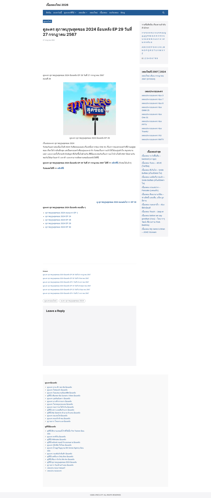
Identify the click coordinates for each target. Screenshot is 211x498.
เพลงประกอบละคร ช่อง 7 (152, 99)
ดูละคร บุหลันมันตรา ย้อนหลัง (58, 398)
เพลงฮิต (82, 12)
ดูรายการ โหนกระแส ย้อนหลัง (58, 421)
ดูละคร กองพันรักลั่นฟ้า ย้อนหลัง (59, 454)
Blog (123, 12)
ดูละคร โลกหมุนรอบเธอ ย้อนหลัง (60, 404)
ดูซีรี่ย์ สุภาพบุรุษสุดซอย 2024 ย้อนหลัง (62, 462)
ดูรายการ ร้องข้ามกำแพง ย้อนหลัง (60, 465)
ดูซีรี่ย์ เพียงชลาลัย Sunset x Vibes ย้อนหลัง (63, 396)
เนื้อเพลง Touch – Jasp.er (153, 212)
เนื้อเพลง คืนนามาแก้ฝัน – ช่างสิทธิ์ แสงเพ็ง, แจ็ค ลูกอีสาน (153, 197)
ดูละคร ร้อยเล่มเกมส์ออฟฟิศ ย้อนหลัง (61, 393)
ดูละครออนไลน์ (50, 301)
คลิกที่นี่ (115, 163)
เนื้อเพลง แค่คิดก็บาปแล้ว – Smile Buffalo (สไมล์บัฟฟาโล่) (153, 180)
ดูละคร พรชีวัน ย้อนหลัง (56, 437)
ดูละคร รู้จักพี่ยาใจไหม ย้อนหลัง (59, 445)
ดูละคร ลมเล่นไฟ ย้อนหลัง (57, 416)
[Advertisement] (89, 58)
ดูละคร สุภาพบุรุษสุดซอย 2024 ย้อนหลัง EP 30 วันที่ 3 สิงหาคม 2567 (66, 278)
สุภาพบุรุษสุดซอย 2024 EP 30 (58, 227)
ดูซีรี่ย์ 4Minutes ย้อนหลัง (56, 439)
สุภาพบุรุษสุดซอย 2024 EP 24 (58, 216)
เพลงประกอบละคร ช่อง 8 (152, 103)
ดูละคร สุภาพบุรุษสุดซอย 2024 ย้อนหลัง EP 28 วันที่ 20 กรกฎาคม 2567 (67, 274)
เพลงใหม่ (94, 12)
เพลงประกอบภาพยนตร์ (56, 468)
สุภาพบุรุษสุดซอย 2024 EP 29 (58, 223)
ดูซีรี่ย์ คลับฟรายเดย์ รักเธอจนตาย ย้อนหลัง (63, 442)
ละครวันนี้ (57, 12)
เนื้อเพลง (103, 12)
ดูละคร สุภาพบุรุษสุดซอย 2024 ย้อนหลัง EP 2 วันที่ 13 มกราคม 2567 (66, 282)
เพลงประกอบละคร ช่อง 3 (152, 95)
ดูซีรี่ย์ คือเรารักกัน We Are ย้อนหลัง (60, 459)
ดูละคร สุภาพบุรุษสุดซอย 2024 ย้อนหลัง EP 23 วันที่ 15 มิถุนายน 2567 (66, 289)
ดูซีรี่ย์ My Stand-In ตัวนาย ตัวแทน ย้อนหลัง (63, 413)
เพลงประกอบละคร (54, 471)
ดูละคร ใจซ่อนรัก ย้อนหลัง (57, 390)
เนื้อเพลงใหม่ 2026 (57, 4)
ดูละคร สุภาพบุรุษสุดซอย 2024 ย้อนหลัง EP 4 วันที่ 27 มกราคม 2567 (66, 293)
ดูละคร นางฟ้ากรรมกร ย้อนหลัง (59, 401)
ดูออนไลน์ (47, 21)
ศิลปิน (48, 12)
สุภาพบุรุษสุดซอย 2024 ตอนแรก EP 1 (61, 213)
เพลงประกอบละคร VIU (152, 135)
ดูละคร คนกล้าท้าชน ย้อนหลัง (58, 418)
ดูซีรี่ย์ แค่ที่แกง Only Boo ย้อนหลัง (60, 456)
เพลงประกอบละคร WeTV (153, 139)
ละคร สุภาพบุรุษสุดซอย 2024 (72, 301)
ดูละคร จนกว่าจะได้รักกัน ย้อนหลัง (60, 407)
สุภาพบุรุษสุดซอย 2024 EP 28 (58, 220)
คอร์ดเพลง (113, 12)
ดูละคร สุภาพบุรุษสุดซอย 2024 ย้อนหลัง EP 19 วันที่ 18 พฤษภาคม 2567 (67, 286)
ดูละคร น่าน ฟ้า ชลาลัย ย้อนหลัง (59, 387)
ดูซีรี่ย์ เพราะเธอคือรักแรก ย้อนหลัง (60, 410)
